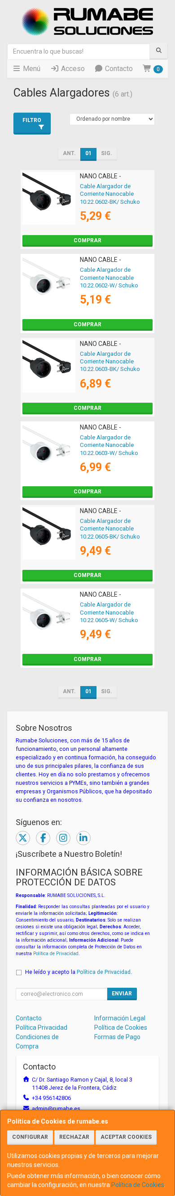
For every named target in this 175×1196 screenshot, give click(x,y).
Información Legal (119, 1018)
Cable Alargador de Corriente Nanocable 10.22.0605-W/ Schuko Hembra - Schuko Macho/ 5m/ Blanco (113, 620)
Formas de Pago (117, 1036)
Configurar (30, 1137)
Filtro (31, 120)
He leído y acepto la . (78, 972)
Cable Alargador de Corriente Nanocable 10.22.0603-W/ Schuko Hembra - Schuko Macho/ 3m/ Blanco (113, 453)
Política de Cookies (137, 1184)
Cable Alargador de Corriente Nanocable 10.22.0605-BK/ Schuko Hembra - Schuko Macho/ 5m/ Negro (113, 536)
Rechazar (74, 1137)
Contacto (118, 68)
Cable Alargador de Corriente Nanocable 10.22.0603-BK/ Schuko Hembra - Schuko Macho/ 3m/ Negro (113, 369)
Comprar (87, 240)
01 (88, 153)
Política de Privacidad (56, 953)
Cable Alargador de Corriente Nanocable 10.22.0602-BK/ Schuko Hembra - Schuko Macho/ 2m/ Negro (113, 201)
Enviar (122, 993)
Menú (30, 68)
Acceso (72, 68)
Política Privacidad (41, 1027)
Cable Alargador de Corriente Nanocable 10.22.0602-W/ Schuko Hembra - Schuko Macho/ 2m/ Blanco (113, 285)
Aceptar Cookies (126, 1137)
